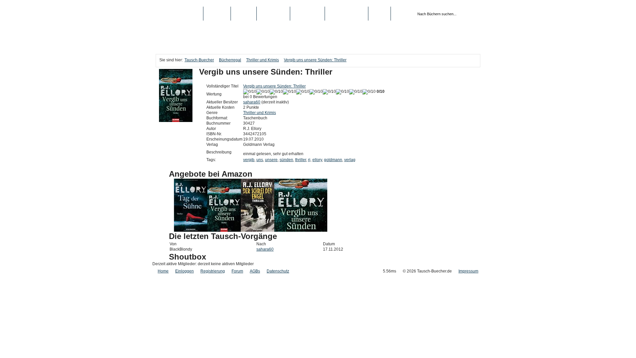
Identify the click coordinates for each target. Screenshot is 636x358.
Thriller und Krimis (262, 60)
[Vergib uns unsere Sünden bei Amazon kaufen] (300, 230)
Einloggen (184, 271)
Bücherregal (230, 60)
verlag (349, 159)
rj (309, 159)
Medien (243, 13)
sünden (286, 159)
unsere (271, 159)
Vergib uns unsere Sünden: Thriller (315, 60)
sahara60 (251, 102)
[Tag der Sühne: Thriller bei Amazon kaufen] (190, 230)
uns (259, 159)
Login (379, 13)
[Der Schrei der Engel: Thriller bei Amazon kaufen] (257, 230)
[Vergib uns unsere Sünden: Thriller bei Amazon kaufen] (224, 230)
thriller (300, 159)
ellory (317, 159)
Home (163, 271)
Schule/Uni (307, 13)
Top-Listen (273, 13)
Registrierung (346, 13)
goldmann (333, 159)
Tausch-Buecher (179, 13)
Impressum (468, 271)
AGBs (255, 271)
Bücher (217, 13)
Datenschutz (278, 271)
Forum (237, 271)
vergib (248, 159)
